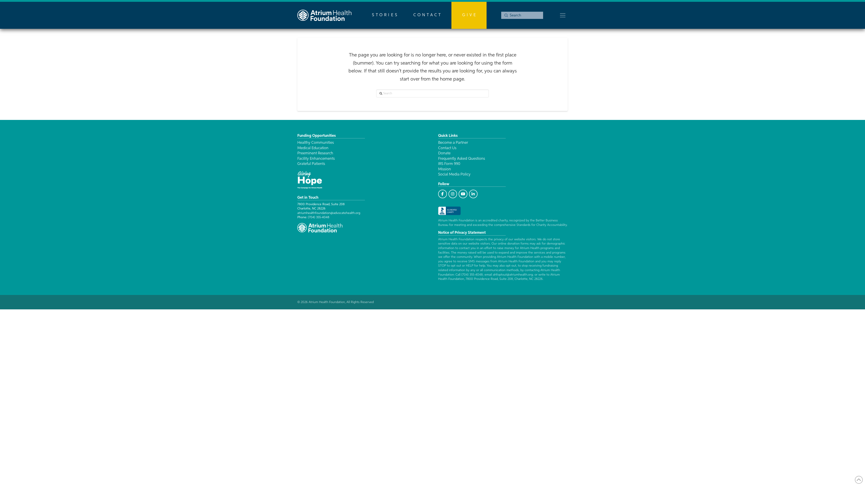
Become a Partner (453, 143)
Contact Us (447, 148)
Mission (444, 169)
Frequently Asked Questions (461, 159)
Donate (444, 153)
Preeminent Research (315, 153)
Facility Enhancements (316, 159)
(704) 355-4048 (318, 217)
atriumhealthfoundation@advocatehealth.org (328, 213)
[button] (563, 15)
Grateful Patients (311, 164)
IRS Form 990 (449, 164)
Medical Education (312, 148)
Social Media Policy (454, 174)
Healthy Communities (315, 143)
